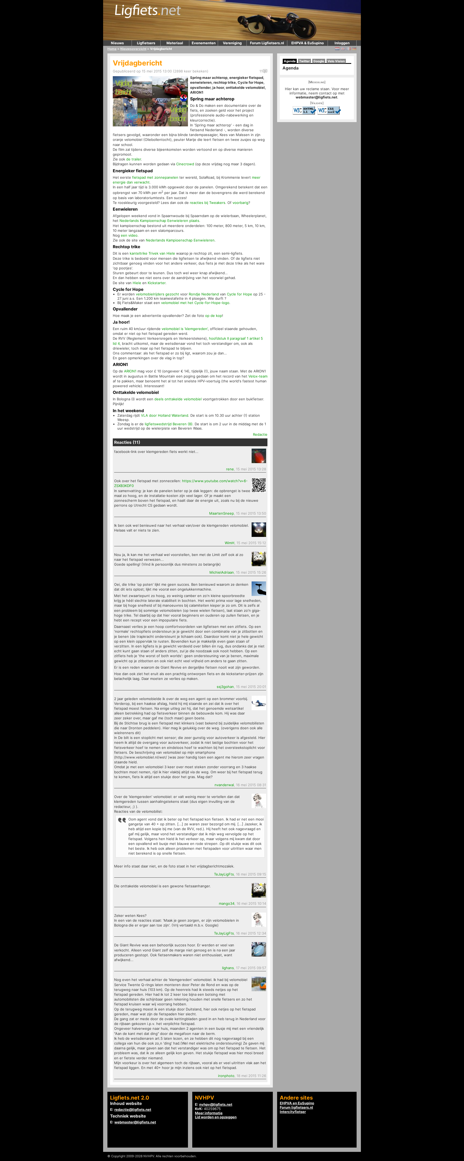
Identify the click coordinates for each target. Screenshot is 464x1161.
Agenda (290, 61)
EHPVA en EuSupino (297, 1103)
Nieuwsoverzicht (133, 49)
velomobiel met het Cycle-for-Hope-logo (195, 303)
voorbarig (240, 202)
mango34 (226, 903)
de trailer (133, 159)
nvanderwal (224, 785)
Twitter (304, 61)
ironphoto (226, 1076)
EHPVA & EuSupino (307, 43)
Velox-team (257, 376)
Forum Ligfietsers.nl (267, 43)
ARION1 (130, 371)
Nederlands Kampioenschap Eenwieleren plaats (159, 220)
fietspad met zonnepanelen (155, 177)
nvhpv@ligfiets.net (215, 1104)
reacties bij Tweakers (207, 202)
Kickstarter (156, 283)
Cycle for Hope (239, 294)
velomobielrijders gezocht (157, 294)
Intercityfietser (293, 1111)
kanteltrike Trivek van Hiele (152, 253)
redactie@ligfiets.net (132, 1109)
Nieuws (117, 43)
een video (129, 235)
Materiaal (174, 43)
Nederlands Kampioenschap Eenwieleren (180, 240)
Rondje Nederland (204, 294)
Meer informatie (209, 1113)
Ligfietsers (146, 43)
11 (261, 71)
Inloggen (342, 43)
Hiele (137, 283)
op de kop (213, 315)
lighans (228, 968)
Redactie (260, 434)
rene (230, 469)
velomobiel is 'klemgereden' (185, 329)
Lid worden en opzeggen (216, 1117)
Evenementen (204, 43)
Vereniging (232, 43)
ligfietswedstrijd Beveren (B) (169, 424)
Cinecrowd (185, 164)
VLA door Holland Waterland (164, 415)
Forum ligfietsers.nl (296, 1107)
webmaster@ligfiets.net (316, 97)
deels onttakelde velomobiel (178, 399)
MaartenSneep (221, 513)
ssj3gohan (225, 686)
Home (112, 49)
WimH (229, 543)
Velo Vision (336, 61)
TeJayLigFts (224, 874)
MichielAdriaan (221, 572)
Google (318, 61)
